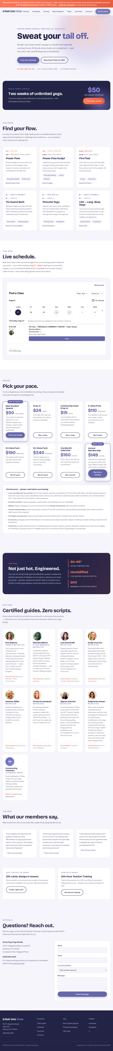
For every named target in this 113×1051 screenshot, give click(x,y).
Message (61, 975)
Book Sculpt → (48, 183)
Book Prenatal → (49, 226)
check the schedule (66, 5)
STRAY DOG (12, 11)
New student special (70, 1023)
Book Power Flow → (14, 183)
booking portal (18, 963)
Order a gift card (16, 889)
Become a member (98, 473)
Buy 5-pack (97, 435)
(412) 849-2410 (9, 957)
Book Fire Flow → (86, 183)
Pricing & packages (70, 1027)
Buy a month (70, 475)
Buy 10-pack (15, 475)
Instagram (92, 1027)
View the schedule (28, 60)
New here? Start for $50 (54, 60)
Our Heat (78, 11)
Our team (40, 1031)
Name (60, 946)
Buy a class (42, 435)
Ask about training (72, 892)
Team (69, 11)
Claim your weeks (94, 101)
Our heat (40, 1035)
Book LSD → (84, 226)
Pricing (46, 11)
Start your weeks (15, 435)
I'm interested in (64, 965)
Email (60, 955)
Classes (26, 11)
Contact (88, 11)
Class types (41, 1023)
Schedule (36, 11)
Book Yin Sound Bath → (15, 226)
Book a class (103, 11)
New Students (58, 11)
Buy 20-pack (43, 475)
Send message (82, 994)
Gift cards (66, 1031)
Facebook (92, 1023)
